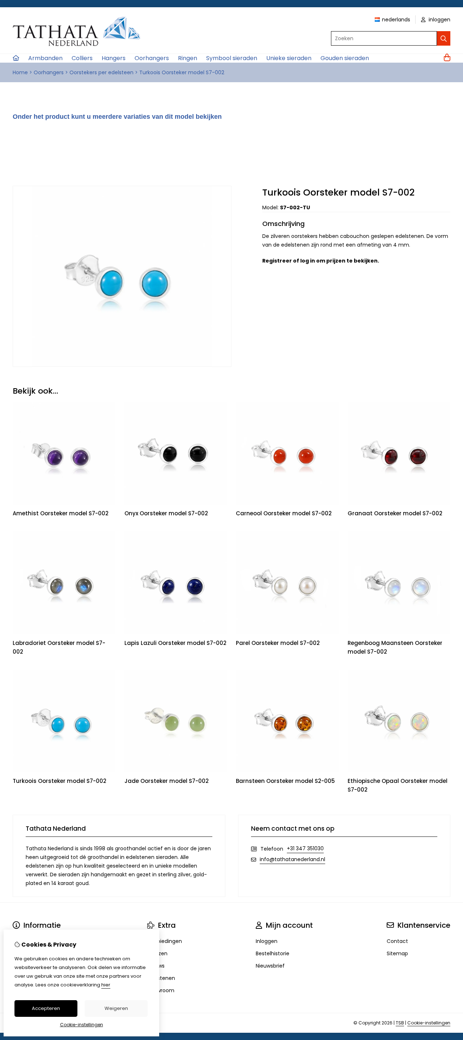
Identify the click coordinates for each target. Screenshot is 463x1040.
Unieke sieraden (288, 58)
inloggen (438, 19)
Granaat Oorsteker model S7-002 (395, 513)
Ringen (187, 58)
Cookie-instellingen (428, 1023)
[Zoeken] (443, 38)
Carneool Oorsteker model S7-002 (284, 513)
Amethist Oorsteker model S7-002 (61, 513)
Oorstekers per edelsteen (101, 72)
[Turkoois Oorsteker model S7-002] (122, 365)
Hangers (114, 58)
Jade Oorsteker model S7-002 (166, 781)
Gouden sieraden (344, 58)
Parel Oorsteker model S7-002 (278, 643)
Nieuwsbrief (270, 965)
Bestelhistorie (272, 953)
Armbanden (45, 58)
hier (105, 984)
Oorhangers (152, 58)
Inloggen (266, 941)
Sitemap (397, 953)
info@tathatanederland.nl (292, 859)
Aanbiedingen (164, 941)
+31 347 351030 (305, 848)
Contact (397, 941)
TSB (400, 1023)
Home (20, 72)
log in (307, 260)
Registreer (277, 260)
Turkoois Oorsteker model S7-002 (181, 72)
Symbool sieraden (231, 58)
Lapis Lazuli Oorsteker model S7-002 (175, 643)
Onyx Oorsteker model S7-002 (166, 513)
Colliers (82, 58)
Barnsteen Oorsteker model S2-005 (285, 781)
